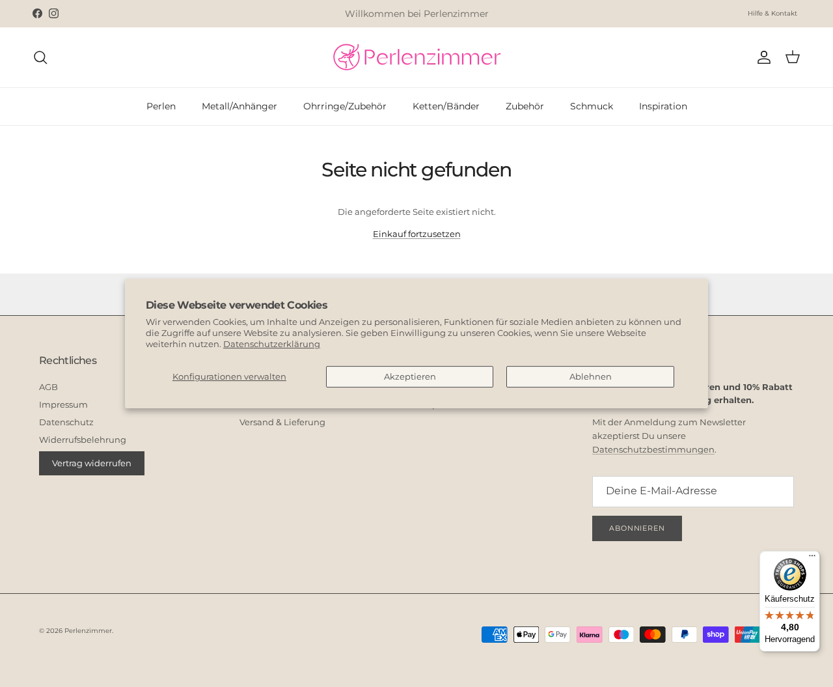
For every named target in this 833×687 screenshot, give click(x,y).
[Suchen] (40, 57)
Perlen (161, 106)
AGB (48, 387)
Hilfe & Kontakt (772, 13)
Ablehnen (590, 376)
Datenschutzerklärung (271, 344)
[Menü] (812, 559)
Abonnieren (637, 528)
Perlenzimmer (88, 630)
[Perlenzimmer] (416, 57)
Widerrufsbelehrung (82, 439)
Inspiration (663, 106)
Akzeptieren (410, 376)
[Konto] (761, 57)
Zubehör (525, 106)
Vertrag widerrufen (91, 463)
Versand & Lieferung (282, 422)
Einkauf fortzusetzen (417, 234)
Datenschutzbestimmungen (653, 449)
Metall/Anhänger (239, 106)
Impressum (63, 404)
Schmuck (591, 106)
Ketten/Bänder (446, 106)
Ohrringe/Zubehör (345, 106)
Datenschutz (66, 422)
